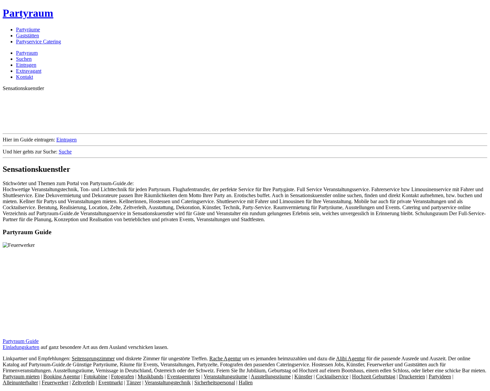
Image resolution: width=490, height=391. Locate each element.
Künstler (303, 376)
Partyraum (28, 13)
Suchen (24, 59)
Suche (65, 151)
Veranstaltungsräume (225, 376)
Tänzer (133, 382)
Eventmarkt (110, 382)
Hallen (246, 382)
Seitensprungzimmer (93, 358)
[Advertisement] (124, 112)
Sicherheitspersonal (214, 382)
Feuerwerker (55, 382)
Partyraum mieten (21, 376)
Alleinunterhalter (20, 382)
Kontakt (24, 77)
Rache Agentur (225, 358)
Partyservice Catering (38, 41)
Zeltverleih (83, 382)
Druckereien (412, 376)
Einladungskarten (21, 347)
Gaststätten (27, 35)
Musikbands (150, 376)
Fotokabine (95, 376)
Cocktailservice (332, 376)
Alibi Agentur (350, 358)
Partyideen (440, 376)
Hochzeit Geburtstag (373, 376)
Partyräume (28, 29)
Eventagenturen (183, 376)
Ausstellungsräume (271, 376)
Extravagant (28, 71)
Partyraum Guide (21, 341)
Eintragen (26, 65)
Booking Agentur (61, 376)
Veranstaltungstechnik (168, 382)
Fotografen (122, 376)
